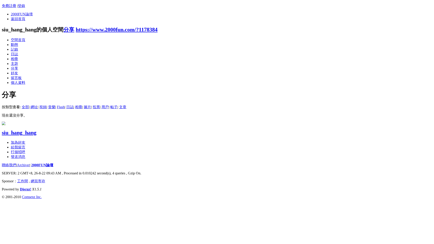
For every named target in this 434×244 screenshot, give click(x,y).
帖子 (114, 107)
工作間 (22, 181)
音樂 (51, 107)
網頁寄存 (38, 181)
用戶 (105, 107)
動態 (14, 45)
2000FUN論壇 (22, 14)
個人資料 (18, 82)
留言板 (16, 78)
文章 (122, 107)
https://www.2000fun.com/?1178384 (117, 30)
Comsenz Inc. (32, 197)
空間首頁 (18, 40)
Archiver (23, 165)
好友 (14, 73)
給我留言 (18, 147)
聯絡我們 (9, 165)
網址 (34, 107)
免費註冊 (9, 6)
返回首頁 (18, 19)
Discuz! (25, 189)
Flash (61, 107)
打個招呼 (18, 152)
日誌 (14, 54)
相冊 (14, 59)
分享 (69, 30)
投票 (96, 107)
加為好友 (18, 142)
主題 (14, 64)
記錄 (14, 49)
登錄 (21, 6)
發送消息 (18, 157)
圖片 (87, 107)
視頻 (43, 107)
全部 (25, 107)
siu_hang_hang (19, 133)
